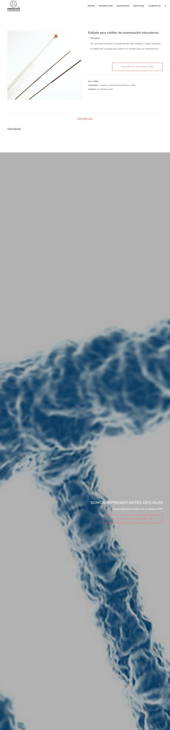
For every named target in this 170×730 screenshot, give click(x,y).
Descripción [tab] (85, 119)
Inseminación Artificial (119, 85)
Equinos (103, 85)
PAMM (133, 85)
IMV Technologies (105, 89)
